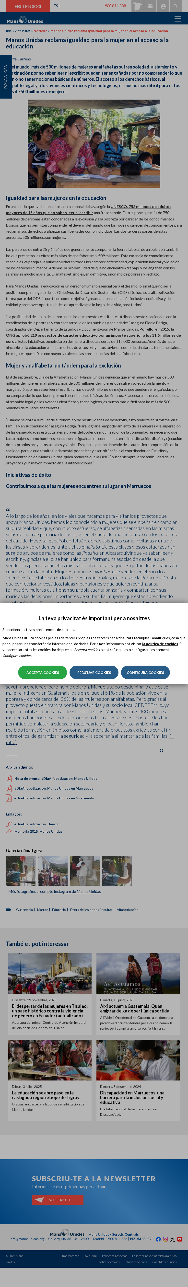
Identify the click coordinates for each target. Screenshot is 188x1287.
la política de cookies (160, 644)
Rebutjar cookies (94, 672)
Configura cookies (145, 672)
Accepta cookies (42, 672)
